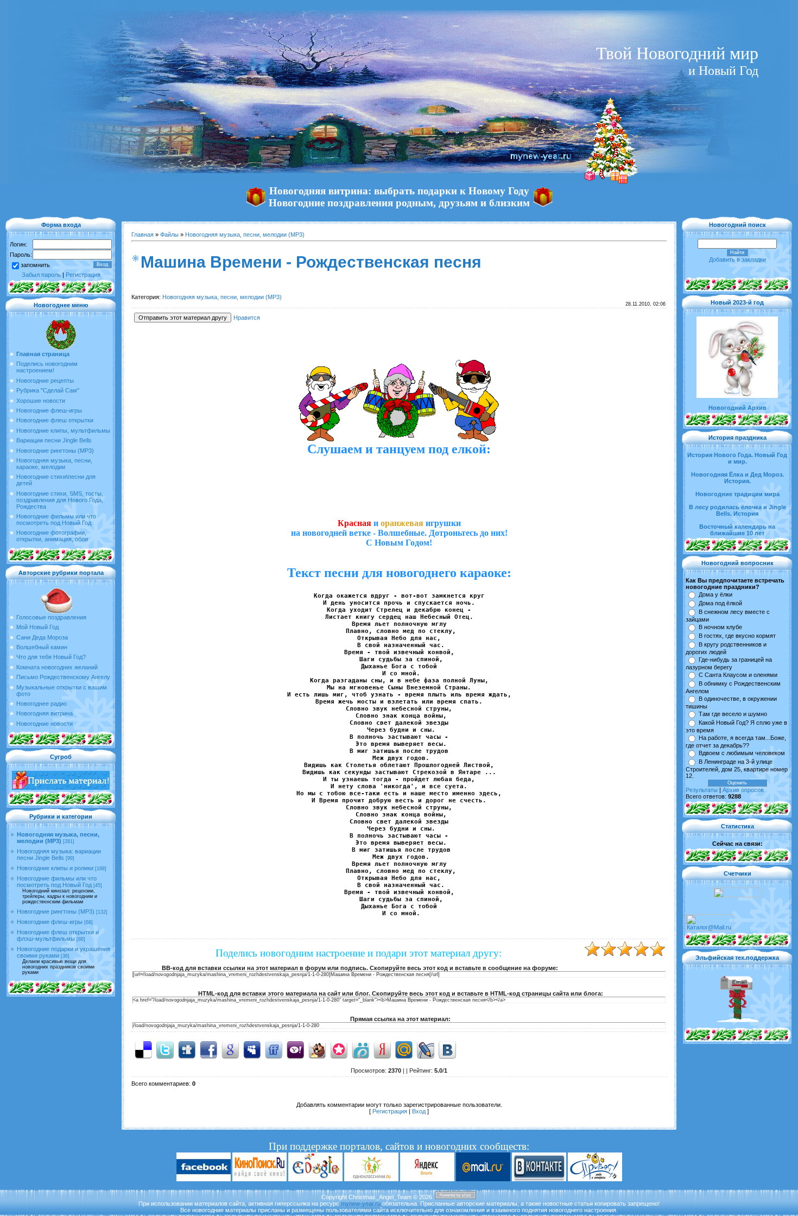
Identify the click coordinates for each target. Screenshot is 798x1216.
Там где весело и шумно (733, 714)
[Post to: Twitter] (165, 1049)
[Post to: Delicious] (143, 1049)
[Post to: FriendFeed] (273, 1049)
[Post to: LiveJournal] (425, 1049)
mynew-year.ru (361, 1203)
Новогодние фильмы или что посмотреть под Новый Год (57, 881)
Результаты (702, 790)
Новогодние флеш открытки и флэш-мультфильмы (58, 935)
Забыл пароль (41, 274)
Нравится (246, 317)
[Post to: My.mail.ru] (404, 1049)
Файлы (169, 234)
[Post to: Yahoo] (295, 1049)
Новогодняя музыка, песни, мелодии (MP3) (58, 837)
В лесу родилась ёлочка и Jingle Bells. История (737, 510)
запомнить (35, 265)
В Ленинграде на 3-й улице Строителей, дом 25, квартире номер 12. (737, 768)
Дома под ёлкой (720, 603)
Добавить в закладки (737, 259)
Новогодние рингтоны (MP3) (55, 911)
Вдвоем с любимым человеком (742, 753)
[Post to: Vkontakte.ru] (447, 1049)
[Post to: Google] (230, 1049)
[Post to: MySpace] (252, 1049)
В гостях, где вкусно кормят (737, 635)
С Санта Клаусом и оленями (738, 675)
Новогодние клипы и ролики (55, 868)
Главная (142, 234)
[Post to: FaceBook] (208, 1049)
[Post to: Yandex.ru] (382, 1049)
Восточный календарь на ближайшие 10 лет (737, 529)
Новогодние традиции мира (737, 494)
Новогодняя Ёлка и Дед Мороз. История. (737, 477)
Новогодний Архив (737, 407)
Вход (419, 1111)
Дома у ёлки (715, 594)
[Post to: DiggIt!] (187, 1049)
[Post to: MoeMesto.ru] (360, 1049)
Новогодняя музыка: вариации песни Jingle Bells (59, 854)
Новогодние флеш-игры (50, 922)
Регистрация (83, 274)
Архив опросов (743, 790)
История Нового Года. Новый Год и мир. (737, 458)
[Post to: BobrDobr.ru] (317, 1049)
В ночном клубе (720, 627)
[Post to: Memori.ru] (339, 1049)
